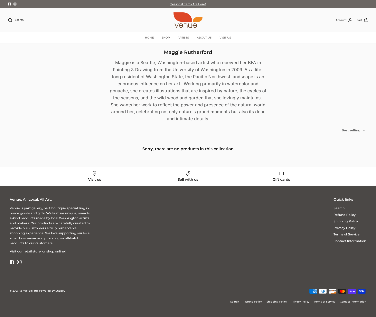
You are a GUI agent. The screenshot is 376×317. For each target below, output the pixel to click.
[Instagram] (15, 4)
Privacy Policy (344, 228)
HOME (149, 37)
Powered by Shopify (52, 290)
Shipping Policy (346, 221)
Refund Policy (345, 215)
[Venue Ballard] (188, 20)
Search (339, 208)
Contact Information (350, 241)
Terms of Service (347, 234)
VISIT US (225, 37)
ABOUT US (204, 37)
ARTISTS (183, 37)
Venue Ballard (28, 290)
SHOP (166, 37)
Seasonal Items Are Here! (188, 4)
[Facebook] (9, 4)
